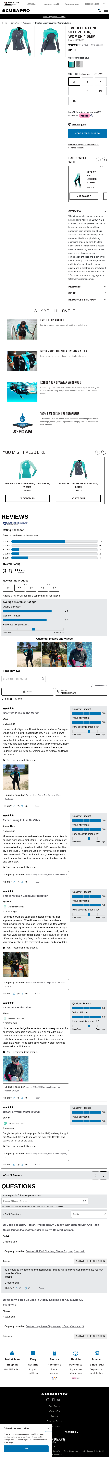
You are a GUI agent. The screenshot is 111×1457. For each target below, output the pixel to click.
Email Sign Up (54, 1406)
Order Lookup (54, 1426)
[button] (17, 41)
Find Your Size (84, 74)
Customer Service (54, 1421)
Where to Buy (54, 1411)
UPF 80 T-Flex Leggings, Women (92, 177)
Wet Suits (27, 23)
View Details (28, 498)
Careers (54, 1416)
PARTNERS (70, 1432)
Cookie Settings (87, 1451)
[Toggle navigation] (106, 10)
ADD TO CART (84, 196)
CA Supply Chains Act (52, 1451)
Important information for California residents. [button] (83, 146)
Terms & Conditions (71, 1451)
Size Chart (98, 74)
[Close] (48, 1428)
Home (4, 23)
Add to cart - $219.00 (87, 133)
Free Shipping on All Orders (54, 16)
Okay (26, 1448)
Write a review (97, 45)
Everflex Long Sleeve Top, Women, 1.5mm (78, 485)
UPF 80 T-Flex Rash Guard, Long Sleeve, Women (27, 485)
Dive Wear (15, 23)
